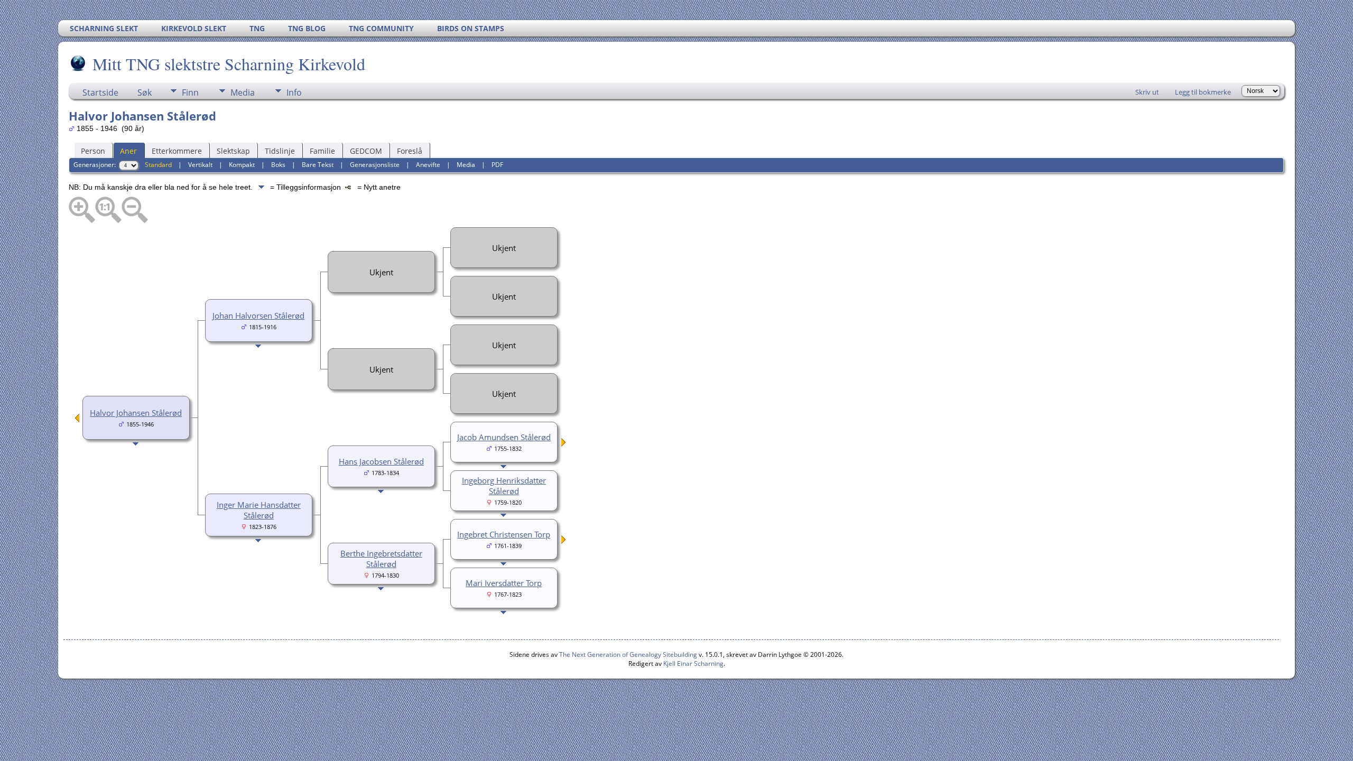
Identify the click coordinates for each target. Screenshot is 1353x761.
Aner (128, 151)
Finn (190, 92)
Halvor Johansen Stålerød (136, 412)
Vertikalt (200, 164)
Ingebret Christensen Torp (503, 534)
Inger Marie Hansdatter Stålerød (259, 510)
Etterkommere (177, 151)
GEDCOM (366, 151)
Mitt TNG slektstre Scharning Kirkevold (228, 63)
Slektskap (233, 151)
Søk (144, 92)
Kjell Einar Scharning (693, 663)
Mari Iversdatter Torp (504, 583)
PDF (497, 164)
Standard (158, 164)
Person (93, 151)
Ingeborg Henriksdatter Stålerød (504, 485)
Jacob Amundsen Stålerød (504, 437)
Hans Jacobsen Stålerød (381, 461)
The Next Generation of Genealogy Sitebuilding (628, 654)
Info (294, 92)
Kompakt (242, 164)
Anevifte (428, 164)
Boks (278, 164)
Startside (100, 92)
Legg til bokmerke (1203, 92)
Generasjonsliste (375, 164)
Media (242, 92)
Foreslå (409, 151)
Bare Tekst (317, 164)
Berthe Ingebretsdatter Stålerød (381, 558)
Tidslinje (280, 151)
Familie (322, 151)
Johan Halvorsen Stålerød (258, 315)
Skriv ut (1147, 92)
